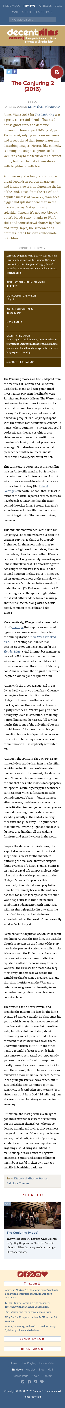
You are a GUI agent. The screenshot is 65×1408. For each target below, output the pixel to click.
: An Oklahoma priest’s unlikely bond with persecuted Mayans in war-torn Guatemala (31, 1293)
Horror (43, 1178)
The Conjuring (44, 114)
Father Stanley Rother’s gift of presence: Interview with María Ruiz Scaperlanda (27, 1304)
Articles (45, 6)
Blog (58, 6)
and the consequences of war (28, 1312)
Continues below (31, 248)
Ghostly (33, 1178)
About (26, 12)
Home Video (11, 6)
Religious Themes (18, 1183)
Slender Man (12, 651)
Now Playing (28, 1363)
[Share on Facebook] (14, 71)
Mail (15, 12)
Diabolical (20, 1178)
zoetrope (17, 627)
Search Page (43, 12)
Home (13, 1363)
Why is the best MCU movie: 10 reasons (31, 1319)
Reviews (29, 6)
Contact (47, 1376)
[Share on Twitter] (9, 71)
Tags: (10, 1178)
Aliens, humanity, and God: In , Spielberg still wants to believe (31, 1328)
